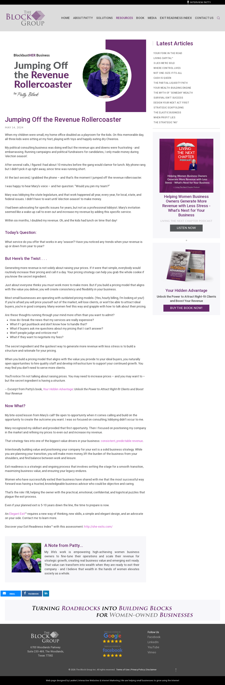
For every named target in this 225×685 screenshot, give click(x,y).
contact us (204, 18)
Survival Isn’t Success (168, 97)
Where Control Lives (167, 68)
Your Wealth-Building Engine (172, 88)
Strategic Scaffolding (169, 107)
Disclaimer (151, 669)
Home (65, 18)
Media (152, 18)
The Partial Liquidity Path (171, 83)
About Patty (83, 18)
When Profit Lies (164, 117)
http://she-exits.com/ (98, 526)
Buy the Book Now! (186, 308)
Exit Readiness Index (176, 18)
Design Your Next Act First (171, 102)
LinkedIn (153, 642)
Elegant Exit (17, 513)
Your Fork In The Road (168, 53)
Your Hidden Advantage (58, 389)
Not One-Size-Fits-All (168, 73)
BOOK (140, 18)
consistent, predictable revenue (122, 441)
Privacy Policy (138, 669)
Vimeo (152, 652)
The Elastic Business (167, 112)
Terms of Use (122, 669)
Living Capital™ (163, 58)
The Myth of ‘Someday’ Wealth (173, 92)
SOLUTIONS (104, 18)
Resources (124, 18)
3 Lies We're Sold (164, 63)
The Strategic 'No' (166, 122)
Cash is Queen (162, 78)
